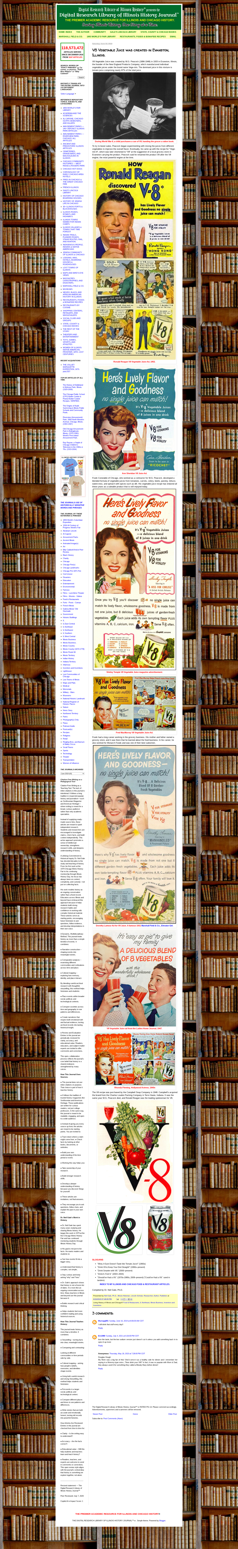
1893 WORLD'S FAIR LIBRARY (101, 37)
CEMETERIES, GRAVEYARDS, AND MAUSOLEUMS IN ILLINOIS (71, 154)
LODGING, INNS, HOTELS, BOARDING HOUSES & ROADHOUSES (72, 261)
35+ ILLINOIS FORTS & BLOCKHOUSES (73, 208)
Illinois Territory (69, 655)
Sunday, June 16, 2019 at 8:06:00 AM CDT (126, 1321)
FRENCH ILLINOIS (71, 187)
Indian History (68, 658)
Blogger (162, 1521)
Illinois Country (69, 646)
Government (68, 614)
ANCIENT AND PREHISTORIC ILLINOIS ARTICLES (73, 146)
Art (64, 546)
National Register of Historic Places (71, 703)
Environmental (68, 587)
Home (135, 1414)
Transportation (68, 760)
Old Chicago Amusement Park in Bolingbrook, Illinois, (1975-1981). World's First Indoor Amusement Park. (73, 433)
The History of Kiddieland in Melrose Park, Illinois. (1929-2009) (73, 387)
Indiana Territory (69, 662)
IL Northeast (144, 1303)
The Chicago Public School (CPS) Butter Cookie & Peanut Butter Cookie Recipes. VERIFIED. (74, 397)
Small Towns (68, 747)
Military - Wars (68, 692)
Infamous (66, 665)
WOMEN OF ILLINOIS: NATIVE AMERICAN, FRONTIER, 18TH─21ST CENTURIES (73, 350)
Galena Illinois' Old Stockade (70, 610)
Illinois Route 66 (69, 652)
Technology (67, 754)
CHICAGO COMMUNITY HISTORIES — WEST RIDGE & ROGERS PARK (74, 163)
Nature (65, 707)
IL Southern (67, 633)
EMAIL (173, 37)
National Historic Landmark (74, 698)
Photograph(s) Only (71, 720)
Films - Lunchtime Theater (73, 593)
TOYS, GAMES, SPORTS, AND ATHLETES (69, 342)
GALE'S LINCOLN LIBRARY (123, 32)
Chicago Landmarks (71, 568)
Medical (66, 686)
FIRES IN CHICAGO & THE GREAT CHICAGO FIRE (73, 182)
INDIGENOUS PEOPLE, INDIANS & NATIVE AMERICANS (73, 247)
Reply (100, 1328)
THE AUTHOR (82, 32)
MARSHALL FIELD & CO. (71, 37)
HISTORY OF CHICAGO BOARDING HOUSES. (73, 197)
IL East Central (69, 624)
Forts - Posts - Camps (72, 602)
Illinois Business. (69, 643)
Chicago (66, 561)
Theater (66, 757)
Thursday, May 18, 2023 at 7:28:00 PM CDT (127, 1353)
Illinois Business (156, 1303)
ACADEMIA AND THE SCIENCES (72, 114)
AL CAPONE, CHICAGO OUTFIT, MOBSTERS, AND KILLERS (73, 121)
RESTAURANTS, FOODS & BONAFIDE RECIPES (143, 37)
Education (67, 580)
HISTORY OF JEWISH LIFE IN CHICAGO (72, 202)
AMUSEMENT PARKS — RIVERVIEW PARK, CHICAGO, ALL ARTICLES (73, 137)
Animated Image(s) (70, 543)
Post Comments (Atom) (113, 1418)
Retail (65, 739)
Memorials (67, 689)
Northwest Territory (70, 713)
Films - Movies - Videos (72, 596)
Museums (67, 695)
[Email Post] (117, 1299)
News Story (67, 710)
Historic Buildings (70, 617)
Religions (66, 736)
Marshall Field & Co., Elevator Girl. (157, 926)
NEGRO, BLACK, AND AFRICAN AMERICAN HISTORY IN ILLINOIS (72, 294)
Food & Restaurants (131, 1303)
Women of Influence (71, 763)
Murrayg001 (103, 1321)
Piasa (65, 723)
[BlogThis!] (124, 1299)
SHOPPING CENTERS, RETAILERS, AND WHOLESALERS (73, 313)
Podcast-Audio (69, 726)
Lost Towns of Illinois (71, 680)
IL (63, 620)
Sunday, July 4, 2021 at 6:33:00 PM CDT (122, 1336)
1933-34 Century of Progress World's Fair (71, 526)
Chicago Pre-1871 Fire (72, 571)
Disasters (67, 577)
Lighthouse (67, 671)
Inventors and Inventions (73, 668)
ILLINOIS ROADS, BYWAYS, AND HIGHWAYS (70, 214)
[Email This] (122, 1299)
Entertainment (68, 584)
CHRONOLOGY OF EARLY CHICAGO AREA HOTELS (73, 174)
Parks (65, 717)
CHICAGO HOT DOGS (72, 169)
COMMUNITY (100, 32)
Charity (66, 558)
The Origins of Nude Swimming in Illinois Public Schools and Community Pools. (73, 409)
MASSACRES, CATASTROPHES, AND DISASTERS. (73, 280)
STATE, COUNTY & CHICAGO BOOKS (158, 32)
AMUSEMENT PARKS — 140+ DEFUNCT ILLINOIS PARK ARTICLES (73, 128)
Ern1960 (101, 1336)
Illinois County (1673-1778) (73, 649)
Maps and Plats (69, 683)
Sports (65, 750)
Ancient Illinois (68, 540)
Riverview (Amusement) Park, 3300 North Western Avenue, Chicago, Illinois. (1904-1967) (73, 420)
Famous (66, 590)
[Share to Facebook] (129, 1299)
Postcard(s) (67, 729)
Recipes (66, 732)
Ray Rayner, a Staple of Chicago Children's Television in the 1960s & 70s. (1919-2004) (73, 445)
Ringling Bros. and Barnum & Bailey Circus (74, 743)
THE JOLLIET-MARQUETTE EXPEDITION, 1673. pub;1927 (71, 368)
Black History (68, 555)
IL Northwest (68, 630)
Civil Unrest (67, 574)
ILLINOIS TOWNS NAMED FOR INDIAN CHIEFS (72, 222)
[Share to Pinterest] (131, 1299)
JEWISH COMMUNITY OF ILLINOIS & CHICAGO (74, 253)
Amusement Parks (70, 537)
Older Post (172, 1414)
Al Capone (67, 534)
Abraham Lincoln (69, 531)
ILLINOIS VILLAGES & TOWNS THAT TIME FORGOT (72, 229)
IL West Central (69, 636)
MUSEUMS (68, 289)
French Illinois (68, 606)
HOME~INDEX (65, 32)
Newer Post (97, 1414)
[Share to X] (126, 1299)
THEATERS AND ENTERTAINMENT (71, 335)
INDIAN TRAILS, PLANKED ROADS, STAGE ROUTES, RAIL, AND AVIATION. (73, 238)
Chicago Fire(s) (69, 565)
